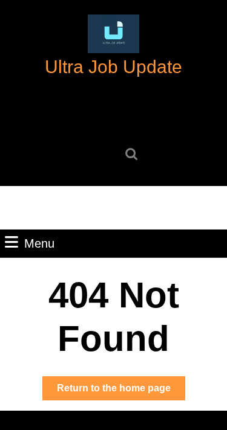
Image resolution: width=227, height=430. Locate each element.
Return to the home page (121, 391)
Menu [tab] (39, 243)
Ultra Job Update (113, 67)
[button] (113, 33)
